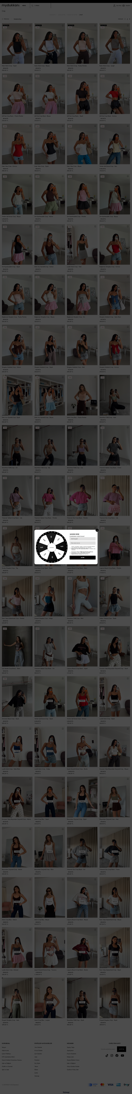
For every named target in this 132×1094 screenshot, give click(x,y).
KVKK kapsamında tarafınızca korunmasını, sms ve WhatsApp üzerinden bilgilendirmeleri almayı (82, 552)
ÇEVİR (82, 557)
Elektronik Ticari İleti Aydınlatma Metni (80, 548)
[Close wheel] (97, 530)
